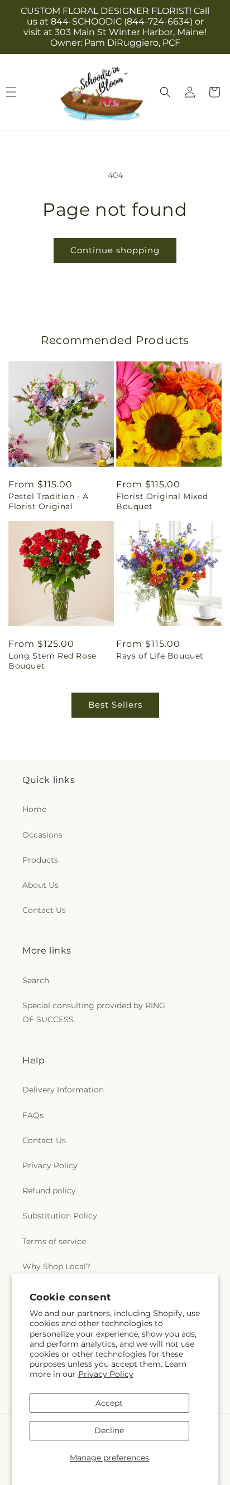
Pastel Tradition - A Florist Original (48, 501)
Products (40, 860)
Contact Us (44, 910)
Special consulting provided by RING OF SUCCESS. (93, 1012)
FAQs (33, 1115)
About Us (40, 885)
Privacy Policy (105, 1374)
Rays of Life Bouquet (160, 656)
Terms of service (54, 1241)
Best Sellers (115, 704)
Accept (109, 1403)
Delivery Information (63, 1090)
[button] (165, 92)
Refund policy (49, 1191)
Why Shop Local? (56, 1266)
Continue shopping (115, 250)
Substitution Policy (59, 1216)
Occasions (42, 835)
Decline (109, 1430)
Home (34, 809)
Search (35, 980)
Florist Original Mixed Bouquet (162, 501)
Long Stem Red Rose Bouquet (52, 661)
